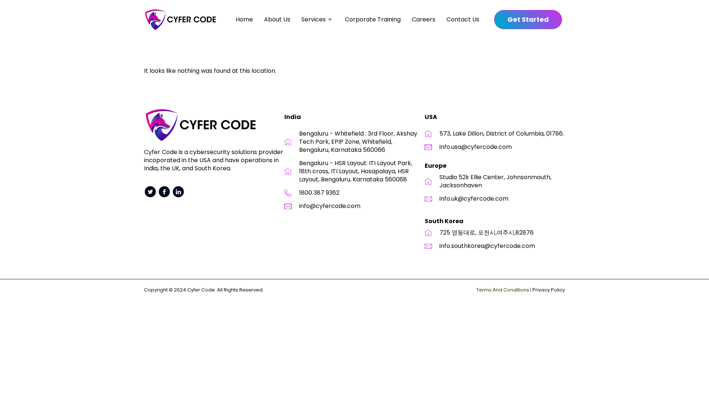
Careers (423, 19)
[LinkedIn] (178, 191)
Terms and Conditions (502, 289)
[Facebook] (164, 191)
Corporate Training (373, 19)
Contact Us (462, 19)
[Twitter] (150, 191)
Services (313, 19)
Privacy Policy (548, 289)
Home (244, 19)
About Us (277, 19)
